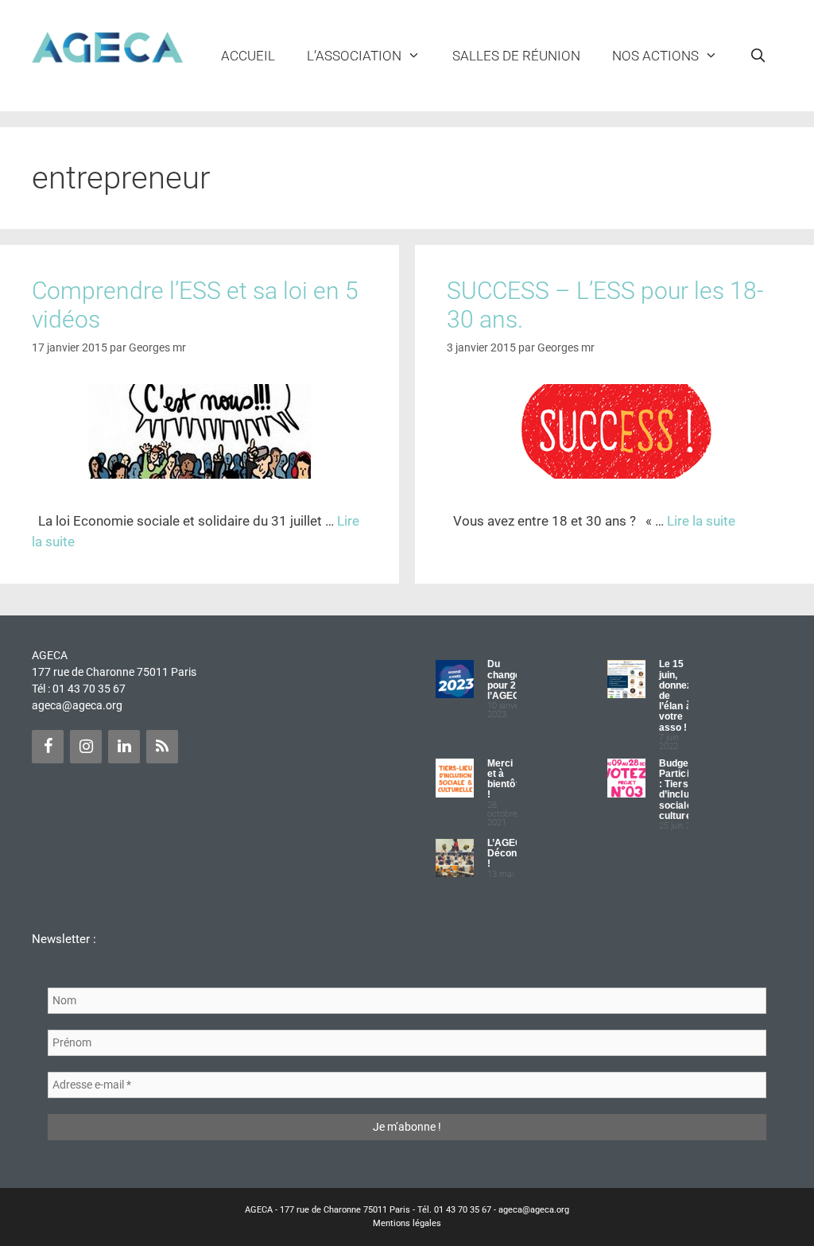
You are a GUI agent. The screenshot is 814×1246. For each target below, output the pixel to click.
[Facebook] (48, 746)
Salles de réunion (516, 56)
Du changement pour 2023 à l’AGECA (516, 679)
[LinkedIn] (124, 746)
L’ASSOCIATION (354, 56)
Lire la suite (701, 521)
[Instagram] (86, 746)
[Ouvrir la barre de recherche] (757, 56)
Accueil (248, 56)
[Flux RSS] (162, 746)
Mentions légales (407, 1223)
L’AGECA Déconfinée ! (513, 853)
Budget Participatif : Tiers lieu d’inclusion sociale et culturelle (684, 789)
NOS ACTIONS (655, 56)
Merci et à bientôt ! (503, 779)
